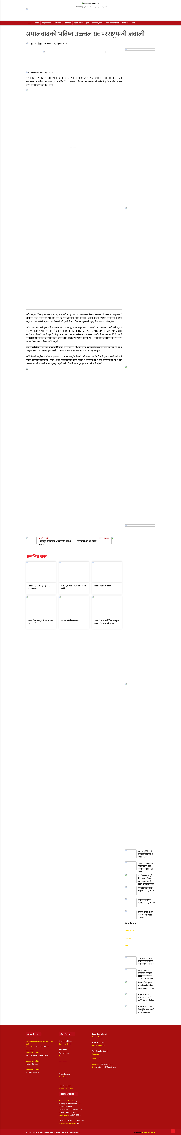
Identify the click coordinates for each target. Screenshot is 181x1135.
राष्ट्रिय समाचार (46, 23)
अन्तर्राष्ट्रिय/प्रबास (97, 23)
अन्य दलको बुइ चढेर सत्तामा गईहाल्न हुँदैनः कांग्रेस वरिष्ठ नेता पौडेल (146, 961)
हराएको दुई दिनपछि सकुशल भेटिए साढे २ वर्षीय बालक (145, 854)
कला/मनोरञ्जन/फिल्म (112, 23)
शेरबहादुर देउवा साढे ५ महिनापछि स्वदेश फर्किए (39, 587)
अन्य (133, 23)
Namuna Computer (148, 1132)
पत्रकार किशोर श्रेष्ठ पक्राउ (102, 586)
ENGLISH (125, 23)
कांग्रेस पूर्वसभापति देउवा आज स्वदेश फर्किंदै (73, 587)
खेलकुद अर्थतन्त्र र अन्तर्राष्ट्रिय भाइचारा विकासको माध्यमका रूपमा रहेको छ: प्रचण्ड (145, 974)
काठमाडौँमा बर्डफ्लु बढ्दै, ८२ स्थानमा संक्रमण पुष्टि (40, 622)
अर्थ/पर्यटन (68, 23)
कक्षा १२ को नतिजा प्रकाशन (70, 620)
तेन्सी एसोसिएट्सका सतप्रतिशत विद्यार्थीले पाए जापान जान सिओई (146, 985)
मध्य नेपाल (58, 23)
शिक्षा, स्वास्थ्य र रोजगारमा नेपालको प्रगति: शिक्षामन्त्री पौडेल (146, 997)
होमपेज (37, 23)
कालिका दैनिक (37, 43)
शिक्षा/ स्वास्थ (78, 23)
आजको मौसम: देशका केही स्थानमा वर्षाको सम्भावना (145, 915)
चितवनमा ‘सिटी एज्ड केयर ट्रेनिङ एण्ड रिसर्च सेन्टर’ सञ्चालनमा (146, 1009)
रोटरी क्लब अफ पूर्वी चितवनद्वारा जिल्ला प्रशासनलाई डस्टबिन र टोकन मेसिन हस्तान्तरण (146, 880)
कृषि (87, 23)
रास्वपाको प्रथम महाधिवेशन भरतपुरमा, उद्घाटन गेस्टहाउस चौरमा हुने (107, 622)
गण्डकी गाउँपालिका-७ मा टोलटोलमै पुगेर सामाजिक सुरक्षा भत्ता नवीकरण (145, 867)
